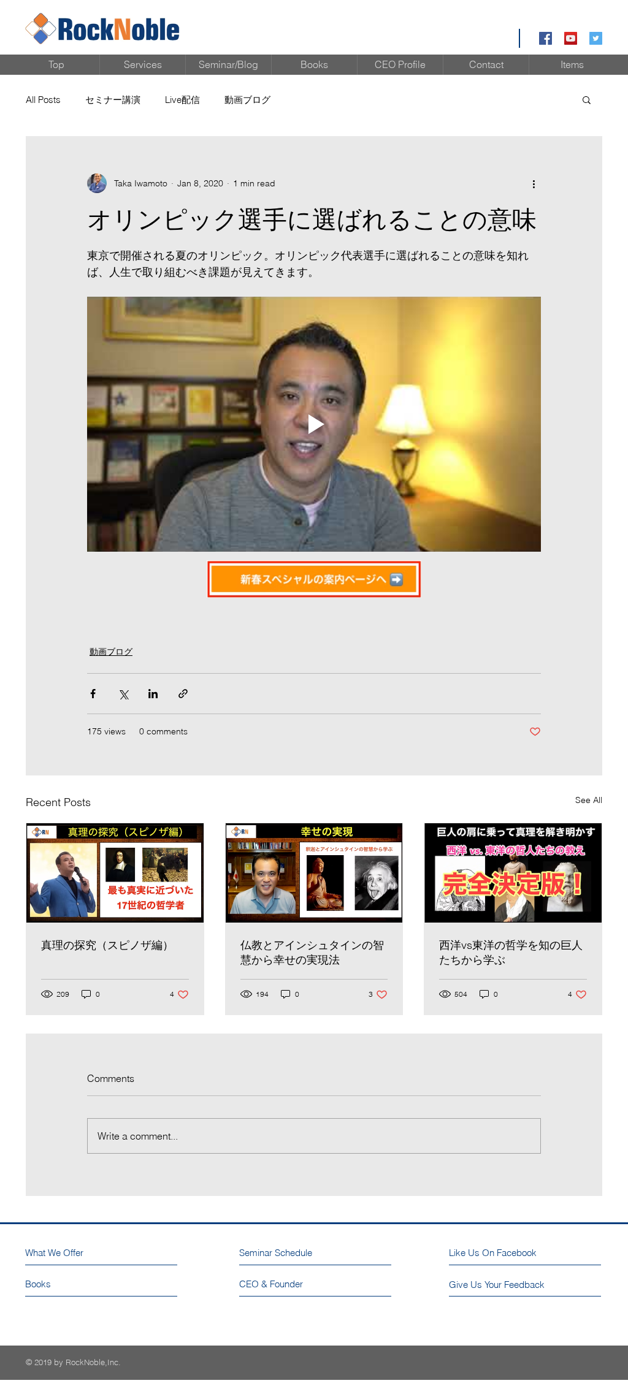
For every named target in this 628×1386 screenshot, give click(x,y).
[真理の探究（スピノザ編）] (115, 873)
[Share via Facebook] (93, 693)
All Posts (43, 99)
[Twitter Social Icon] (595, 38)
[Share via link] (183, 693)
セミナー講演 (112, 99)
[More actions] (533, 183)
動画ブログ (247, 99)
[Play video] (314, 424)
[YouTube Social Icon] (570, 38)
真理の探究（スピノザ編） (107, 945)
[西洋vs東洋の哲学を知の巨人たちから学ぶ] (513, 873)
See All (588, 799)
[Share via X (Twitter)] (123, 693)
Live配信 (182, 99)
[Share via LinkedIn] (153, 693)
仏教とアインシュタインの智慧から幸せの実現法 (312, 952)
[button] (586, 99)
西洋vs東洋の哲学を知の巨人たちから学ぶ (511, 952)
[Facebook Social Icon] (545, 38)
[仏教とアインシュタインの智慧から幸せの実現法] (314, 873)
